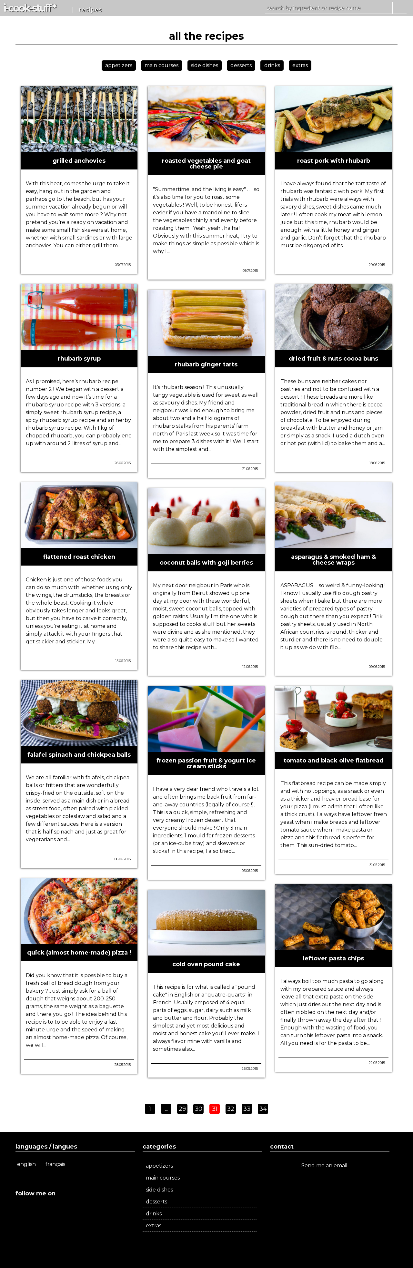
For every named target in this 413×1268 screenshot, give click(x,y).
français (55, 1164)
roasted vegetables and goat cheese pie (206, 163)
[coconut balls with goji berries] (206, 551)
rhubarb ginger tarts (206, 364)
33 (246, 1108)
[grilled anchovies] (79, 149)
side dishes (204, 65)
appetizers (118, 65)
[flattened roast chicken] (79, 545)
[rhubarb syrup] (79, 347)
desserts (241, 65)
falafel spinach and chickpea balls (79, 754)
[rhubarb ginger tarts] (206, 353)
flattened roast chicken (79, 556)
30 (198, 1108)
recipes (90, 10)
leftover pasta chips (333, 958)
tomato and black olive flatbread (334, 760)
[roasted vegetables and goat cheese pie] (206, 149)
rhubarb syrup (79, 358)
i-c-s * (29, 8)
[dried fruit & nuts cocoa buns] (333, 347)
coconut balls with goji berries (206, 562)
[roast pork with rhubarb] (333, 149)
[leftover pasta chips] (333, 947)
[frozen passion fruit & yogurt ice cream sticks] (206, 749)
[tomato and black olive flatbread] (333, 749)
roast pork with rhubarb (333, 160)
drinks (272, 65)
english (26, 1164)
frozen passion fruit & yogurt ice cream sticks (206, 763)
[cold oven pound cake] (206, 953)
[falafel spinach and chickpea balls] (79, 743)
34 (263, 1108)
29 (182, 1108)
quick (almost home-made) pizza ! (79, 952)
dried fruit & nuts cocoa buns (333, 358)
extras (300, 65)
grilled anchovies (79, 160)
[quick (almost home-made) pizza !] (79, 941)
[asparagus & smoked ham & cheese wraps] (333, 545)
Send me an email (325, 1165)
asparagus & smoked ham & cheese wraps (333, 559)
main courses (161, 65)
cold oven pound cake (206, 964)
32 (230, 1108)
